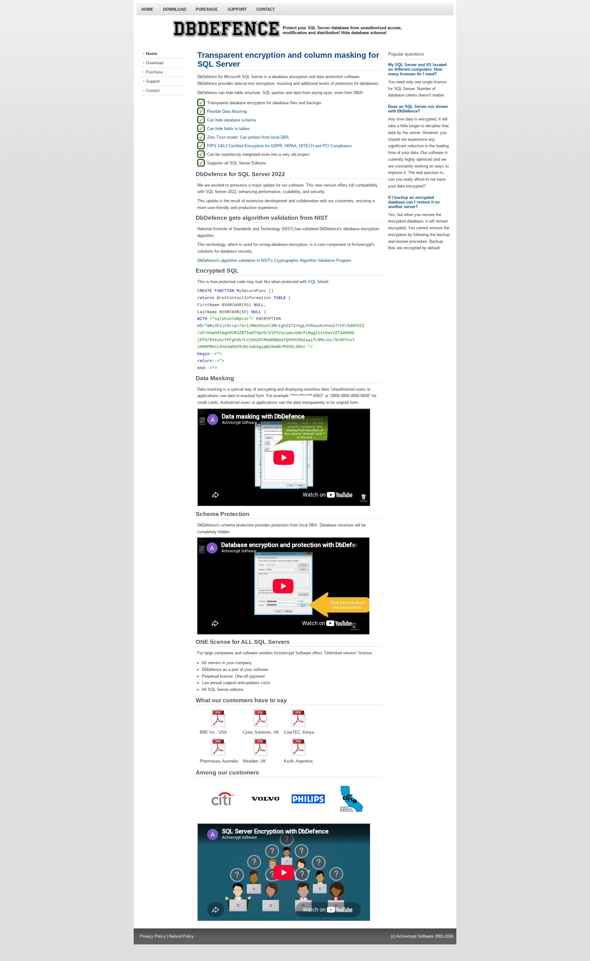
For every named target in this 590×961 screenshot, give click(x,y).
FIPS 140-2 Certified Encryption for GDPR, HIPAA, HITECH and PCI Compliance (279, 146)
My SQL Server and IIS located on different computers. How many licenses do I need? (417, 69)
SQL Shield (318, 281)
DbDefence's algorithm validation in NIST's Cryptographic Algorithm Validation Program (274, 260)
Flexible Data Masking (227, 111)
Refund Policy (181, 936)
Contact (265, 9)
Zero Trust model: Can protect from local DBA (248, 137)
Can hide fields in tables (228, 128)
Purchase (207, 9)
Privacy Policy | (154, 936)
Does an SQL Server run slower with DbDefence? (418, 108)
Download (174, 9)
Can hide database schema (231, 120)
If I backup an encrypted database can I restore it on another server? (414, 202)
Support (237, 9)
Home (147, 9)
